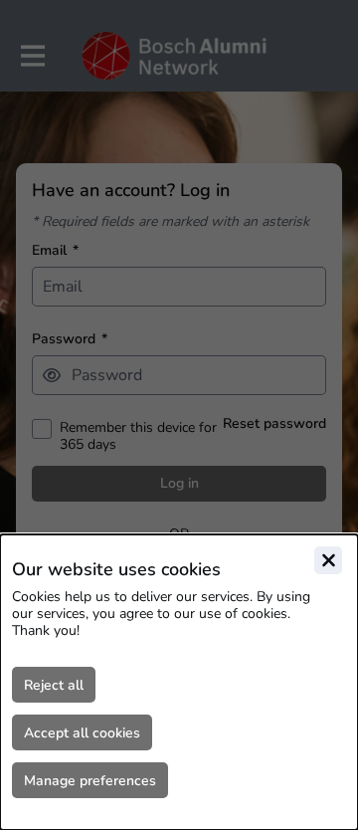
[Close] (328, 560)
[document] (179, 682)
